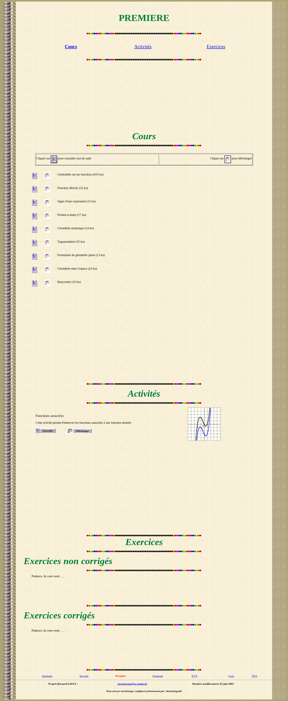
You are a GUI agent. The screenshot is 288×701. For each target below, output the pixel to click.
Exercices (216, 46)
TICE (254, 676)
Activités (142, 46)
